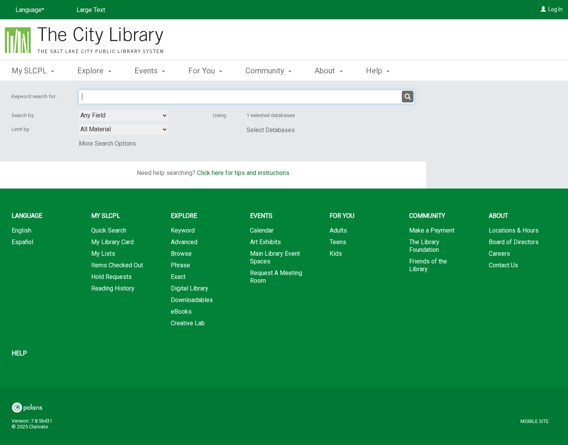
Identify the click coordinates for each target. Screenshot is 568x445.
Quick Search (108, 230)
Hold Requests (111, 276)
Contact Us (503, 265)
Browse (181, 253)
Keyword (183, 230)
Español (22, 242)
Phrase (180, 265)
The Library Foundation (424, 245)
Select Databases (271, 130)
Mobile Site (534, 421)
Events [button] (147, 70)
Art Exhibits (265, 242)
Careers (499, 253)
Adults (338, 230)
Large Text (91, 10)
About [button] (326, 70)
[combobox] (123, 115)
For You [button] (202, 70)
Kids (336, 253)
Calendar (262, 230)
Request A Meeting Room (276, 276)
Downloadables (192, 300)
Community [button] (265, 70)
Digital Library (189, 288)
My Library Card (112, 242)
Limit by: (21, 129)
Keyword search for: (35, 96)
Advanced (184, 242)
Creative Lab (188, 323)
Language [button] (27, 215)
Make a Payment (431, 230)
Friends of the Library (428, 265)
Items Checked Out (117, 265)
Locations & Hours (514, 230)
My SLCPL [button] (30, 70)
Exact (178, 276)
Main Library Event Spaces (275, 257)
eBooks (181, 311)
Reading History (112, 288)
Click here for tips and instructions (243, 173)
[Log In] (543, 9)
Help (19, 353)
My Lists (103, 253)
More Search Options (107, 143)
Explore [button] (91, 70)
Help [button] (375, 70)
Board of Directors (514, 242)
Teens (338, 242)
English (21, 230)
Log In (555, 9)
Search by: (24, 115)
